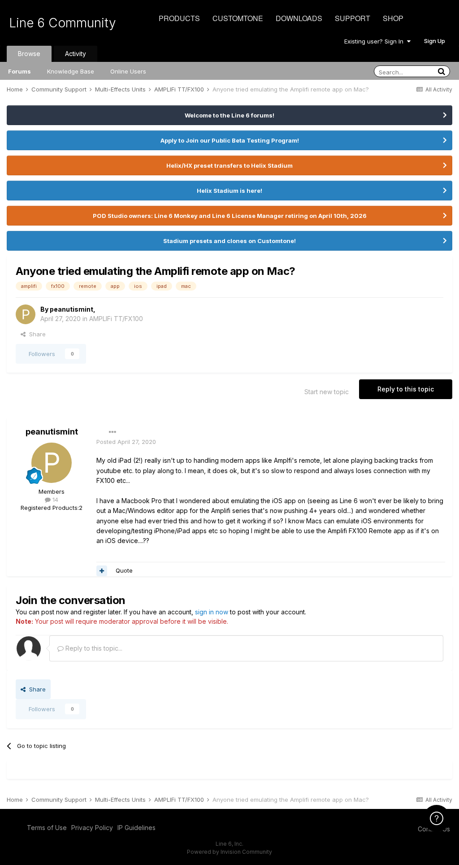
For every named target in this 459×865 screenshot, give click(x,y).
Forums (19, 71)
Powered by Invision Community (229, 851)
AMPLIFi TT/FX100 (116, 318)
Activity (75, 53)
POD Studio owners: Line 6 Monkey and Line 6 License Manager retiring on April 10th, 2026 (230, 215)
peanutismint (71, 309)
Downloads (299, 18)
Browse (29, 53)
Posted (126, 441)
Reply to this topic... (93, 648)
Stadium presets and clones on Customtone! (229, 240)
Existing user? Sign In (375, 41)
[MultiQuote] (101, 570)
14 (54, 499)
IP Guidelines (136, 827)
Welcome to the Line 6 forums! (229, 115)
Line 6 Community (62, 22)
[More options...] (112, 432)
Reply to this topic (405, 389)
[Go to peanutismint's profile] (25, 314)
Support (352, 18)
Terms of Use (47, 827)
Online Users (128, 71)
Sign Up (434, 40)
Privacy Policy (92, 827)
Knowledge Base (70, 71)
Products (179, 18)
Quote (124, 570)
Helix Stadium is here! (229, 190)
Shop (393, 18)
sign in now (211, 612)
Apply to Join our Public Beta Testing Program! (229, 140)
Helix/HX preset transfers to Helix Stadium (229, 165)
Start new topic (326, 392)
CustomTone (237, 18)
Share (36, 334)
